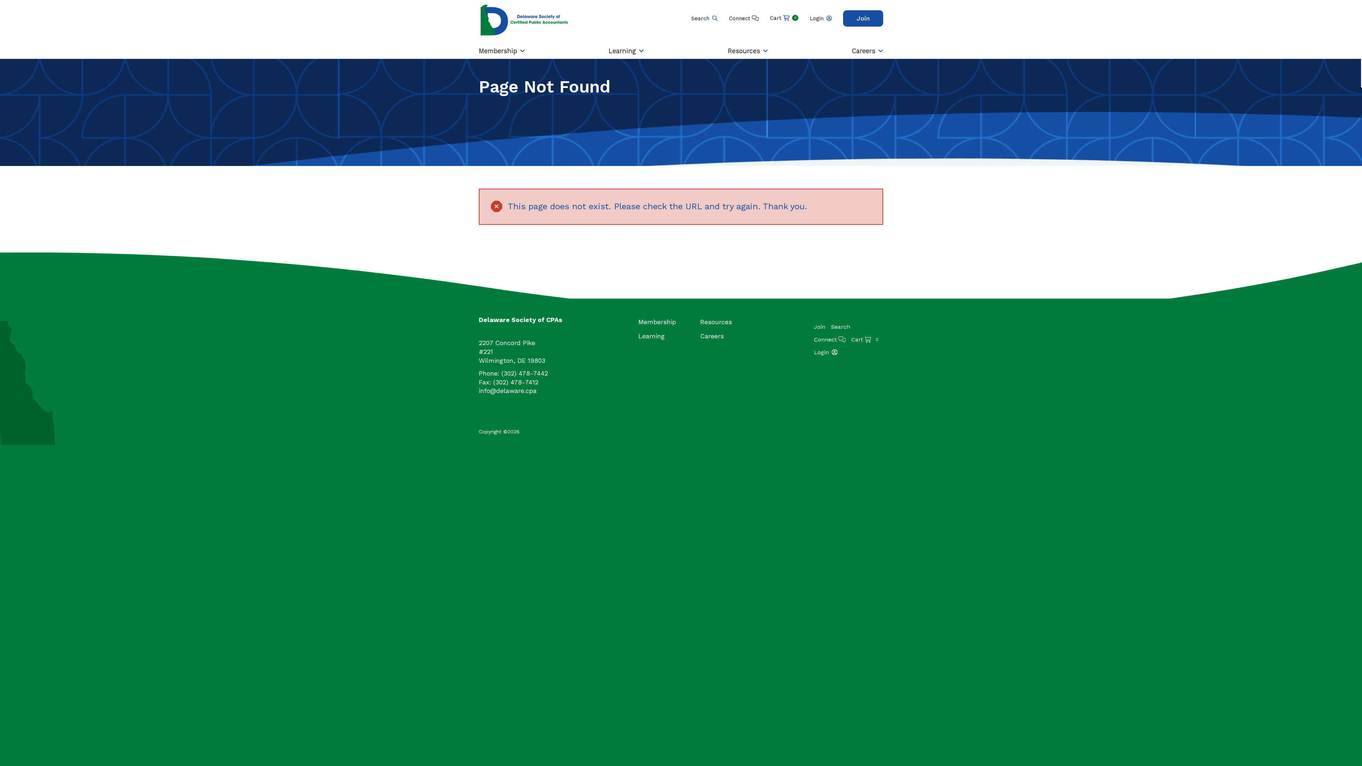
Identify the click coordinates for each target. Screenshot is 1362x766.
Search (700, 18)
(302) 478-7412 (515, 382)
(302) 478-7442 (525, 373)
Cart (783, 18)
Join (863, 18)
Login (817, 18)
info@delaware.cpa (508, 390)
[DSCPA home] (525, 19)
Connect (740, 18)
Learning (622, 51)
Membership (498, 51)
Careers (863, 51)
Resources (744, 51)
